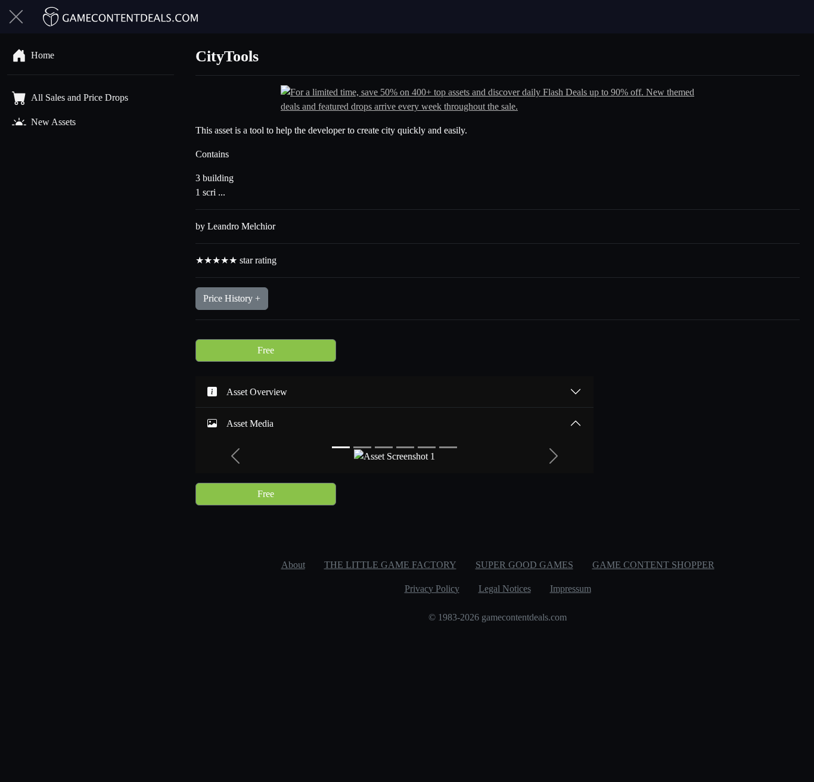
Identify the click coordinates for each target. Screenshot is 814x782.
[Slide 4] (405, 447)
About (293, 565)
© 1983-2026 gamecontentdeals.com (497, 617)
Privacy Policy (432, 589)
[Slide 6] (448, 447)
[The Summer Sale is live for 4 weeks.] (497, 99)
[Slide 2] (362, 447)
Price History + (231, 298)
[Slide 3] (384, 447)
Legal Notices (505, 589)
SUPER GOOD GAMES (524, 565)
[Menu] (16, 16)
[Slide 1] (341, 447)
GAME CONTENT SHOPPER (653, 565)
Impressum (570, 589)
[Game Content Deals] (121, 16)
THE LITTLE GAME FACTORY (390, 565)
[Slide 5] (427, 447)
